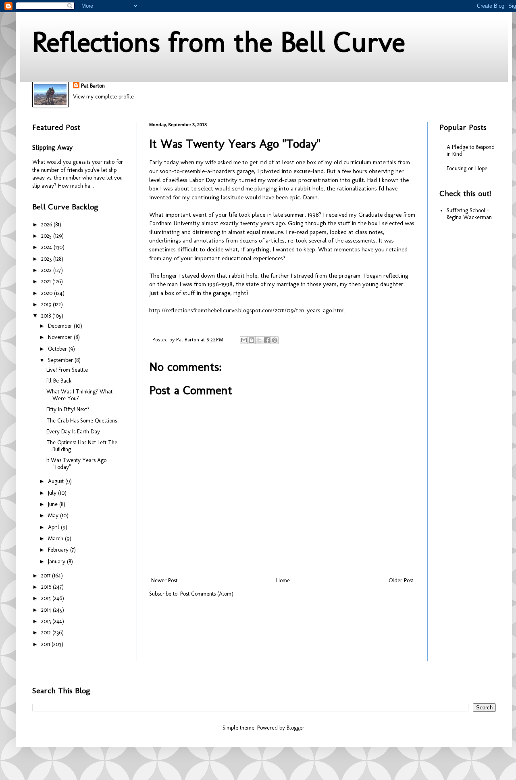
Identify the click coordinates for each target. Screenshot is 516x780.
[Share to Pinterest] (274, 340)
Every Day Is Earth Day (73, 431)
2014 (47, 609)
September (61, 360)
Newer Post (164, 580)
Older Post (401, 580)
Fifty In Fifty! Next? (67, 409)
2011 (46, 644)
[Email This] (244, 340)
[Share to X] (259, 340)
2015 (46, 598)
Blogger (295, 727)
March (56, 538)
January (57, 561)
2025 (47, 235)
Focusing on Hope (467, 168)
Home (283, 580)
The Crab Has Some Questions (81, 420)
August (56, 481)
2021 (46, 281)
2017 (46, 575)
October (58, 348)
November (61, 337)
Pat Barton (93, 85)
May (54, 515)
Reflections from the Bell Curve (218, 42)
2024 (47, 247)
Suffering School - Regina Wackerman (469, 214)
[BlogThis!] (252, 340)
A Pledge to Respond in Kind (471, 150)
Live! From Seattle (67, 369)
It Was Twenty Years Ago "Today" (76, 464)
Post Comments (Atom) (206, 593)
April (54, 527)
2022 (47, 270)
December (61, 325)
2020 (47, 293)
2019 (47, 304)
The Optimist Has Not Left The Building (81, 446)
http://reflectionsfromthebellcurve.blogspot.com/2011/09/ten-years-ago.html (247, 310)
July (53, 492)
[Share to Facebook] (267, 340)
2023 (47, 258)
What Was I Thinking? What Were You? (79, 395)
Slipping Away (52, 147)
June (53, 504)
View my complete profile (103, 96)
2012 (46, 632)
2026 (47, 224)
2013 (46, 621)
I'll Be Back (58, 380)
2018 (46, 315)
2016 (47, 586)
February (59, 549)
